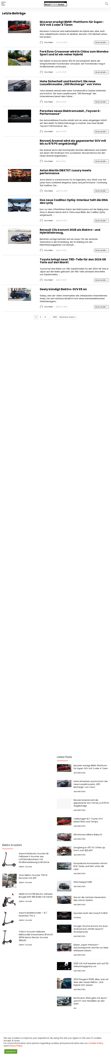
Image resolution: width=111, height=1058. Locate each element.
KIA (75, 1008)
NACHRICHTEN (79, 773)
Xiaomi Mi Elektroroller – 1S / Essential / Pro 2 (33, 914)
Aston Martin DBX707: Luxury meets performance (65, 171)
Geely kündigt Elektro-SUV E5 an (63, 289)
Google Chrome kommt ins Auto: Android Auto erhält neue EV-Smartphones (91, 929)
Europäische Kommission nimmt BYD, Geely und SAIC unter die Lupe (90, 866)
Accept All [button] (10, 1051)
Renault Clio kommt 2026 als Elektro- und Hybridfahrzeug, (70, 231)
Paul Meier (48, 42)
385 (55, 317)
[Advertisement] (28, 775)
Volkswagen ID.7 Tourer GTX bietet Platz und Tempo (88, 820)
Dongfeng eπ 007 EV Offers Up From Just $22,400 (89, 849)
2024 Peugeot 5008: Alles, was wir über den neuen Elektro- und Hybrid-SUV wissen (91, 982)
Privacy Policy (15, 1045)
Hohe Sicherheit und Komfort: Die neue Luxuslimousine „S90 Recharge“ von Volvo (70, 82)
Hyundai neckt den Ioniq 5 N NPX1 (91, 913)
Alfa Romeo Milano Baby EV (88, 834)
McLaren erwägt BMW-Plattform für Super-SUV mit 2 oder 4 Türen (72, 23)
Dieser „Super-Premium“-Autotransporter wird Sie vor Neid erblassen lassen (91, 947)
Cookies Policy (95, 1043)
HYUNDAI (77, 917)
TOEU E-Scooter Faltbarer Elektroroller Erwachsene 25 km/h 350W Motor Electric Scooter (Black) (36, 936)
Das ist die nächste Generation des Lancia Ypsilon (90, 899)
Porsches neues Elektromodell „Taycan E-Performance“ (70, 112)
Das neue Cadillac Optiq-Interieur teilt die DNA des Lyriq (74, 201)
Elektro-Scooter (25, 866)
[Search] (106, 4)
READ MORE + (101, 42)
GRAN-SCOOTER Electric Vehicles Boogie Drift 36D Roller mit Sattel (35, 895)
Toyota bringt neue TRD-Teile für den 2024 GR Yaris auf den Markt (73, 261)
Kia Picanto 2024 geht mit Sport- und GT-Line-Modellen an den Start (91, 1001)
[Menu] (3, 4)
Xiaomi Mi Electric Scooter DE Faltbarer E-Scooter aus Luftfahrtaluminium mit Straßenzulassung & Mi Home (34, 858)
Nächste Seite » (67, 317)
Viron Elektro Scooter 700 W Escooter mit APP (33, 876)
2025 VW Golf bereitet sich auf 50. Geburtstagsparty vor (91, 965)
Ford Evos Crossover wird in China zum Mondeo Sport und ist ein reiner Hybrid (74, 53)
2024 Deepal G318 (83, 882)
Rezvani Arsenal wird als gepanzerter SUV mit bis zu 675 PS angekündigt (73, 142)
